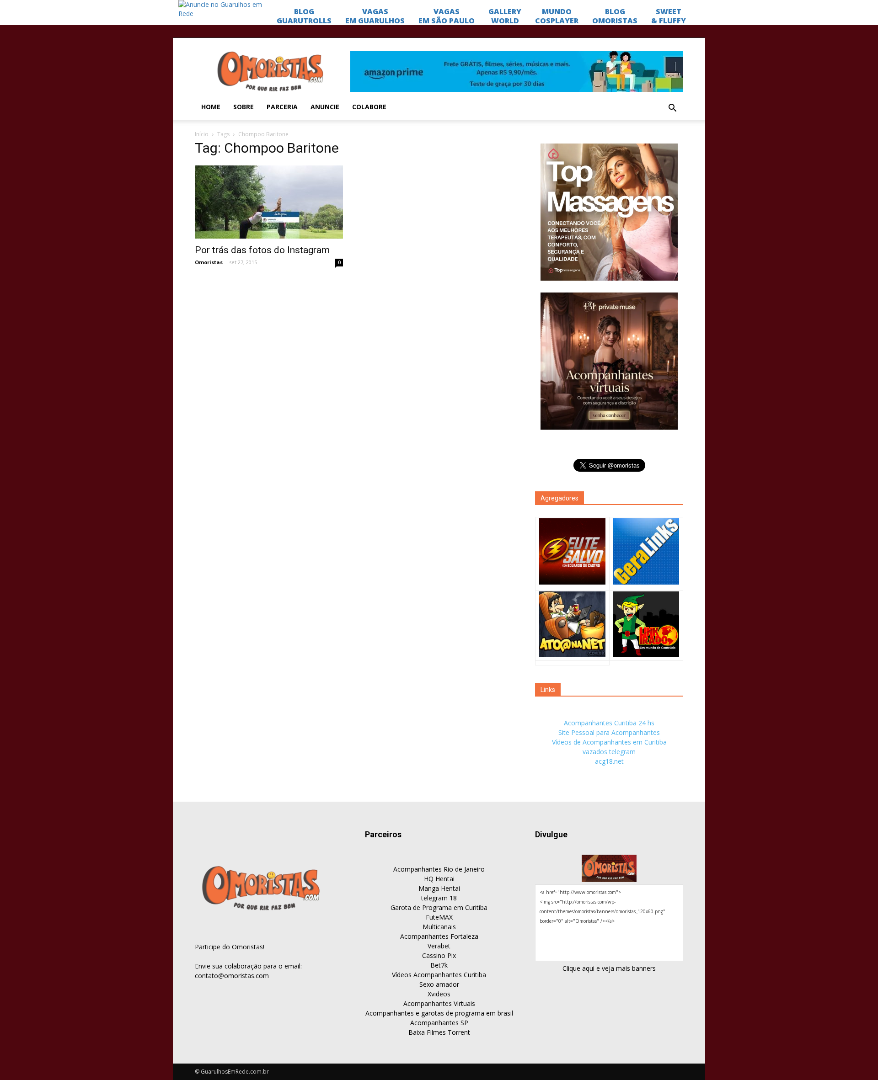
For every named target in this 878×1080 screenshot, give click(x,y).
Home (210, 106)
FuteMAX (439, 917)
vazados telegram (609, 751)
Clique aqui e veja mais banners (609, 968)
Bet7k (439, 965)
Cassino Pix (439, 955)
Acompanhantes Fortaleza (439, 936)
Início (202, 134)
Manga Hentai (439, 888)
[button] (672, 108)
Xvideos (439, 994)
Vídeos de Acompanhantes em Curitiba (609, 742)
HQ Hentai (439, 878)
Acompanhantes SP (439, 1022)
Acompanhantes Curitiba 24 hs (609, 722)
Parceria (282, 106)
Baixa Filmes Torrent (439, 1032)
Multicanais (439, 926)
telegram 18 (439, 898)
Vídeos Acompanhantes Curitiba (439, 974)
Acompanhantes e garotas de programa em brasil (439, 1013)
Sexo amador (439, 984)
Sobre (243, 106)
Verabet (439, 946)
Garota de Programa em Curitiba (439, 907)
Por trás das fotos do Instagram (262, 250)
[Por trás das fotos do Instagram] (269, 202)
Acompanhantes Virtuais (439, 1003)
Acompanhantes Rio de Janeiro (439, 869)
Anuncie (325, 106)
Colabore (369, 106)
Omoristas (209, 262)
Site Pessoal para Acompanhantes (609, 732)
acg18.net (609, 761)
